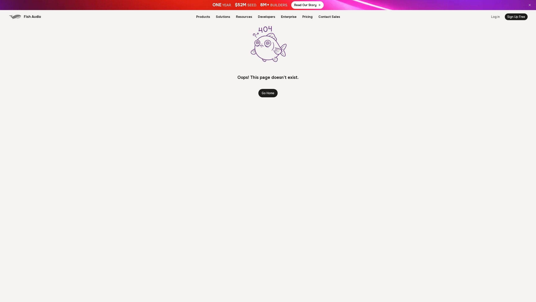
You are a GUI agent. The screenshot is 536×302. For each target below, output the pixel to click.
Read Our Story (305, 5)
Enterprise (288, 17)
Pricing (307, 17)
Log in (495, 17)
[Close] (530, 5)
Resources (244, 17)
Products (203, 17)
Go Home (268, 93)
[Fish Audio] (15, 16)
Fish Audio (32, 16)
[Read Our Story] (268, 5)
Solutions (223, 17)
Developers (266, 17)
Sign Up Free (516, 17)
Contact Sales (329, 17)
